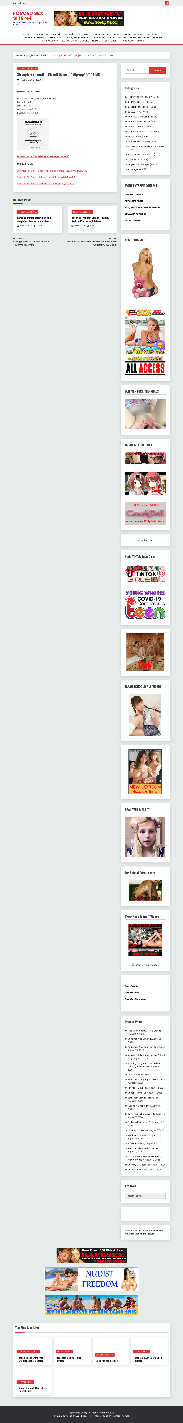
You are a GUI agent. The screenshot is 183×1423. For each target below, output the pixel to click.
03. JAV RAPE (134, 111)
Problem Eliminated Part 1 (141, 1122)
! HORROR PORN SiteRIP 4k (46, 34)
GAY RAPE (99, 37)
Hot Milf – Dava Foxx (138, 1087)
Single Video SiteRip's (27, 68)
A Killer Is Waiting (136, 1143)
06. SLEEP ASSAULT (137, 126)
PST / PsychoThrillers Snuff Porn (142, 207)
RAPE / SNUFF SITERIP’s (78, 37)
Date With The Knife (138, 1130)
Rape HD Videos (134, 194)
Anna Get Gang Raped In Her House (146, 1079)
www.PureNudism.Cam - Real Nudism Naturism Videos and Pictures (144, 1232)
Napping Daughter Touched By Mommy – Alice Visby (144, 1065)
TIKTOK (140, 40)
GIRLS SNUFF (153, 34)
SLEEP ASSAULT (55, 37)
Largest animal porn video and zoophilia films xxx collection (34, 219)
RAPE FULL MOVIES (116, 37)
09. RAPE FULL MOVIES (139, 141)
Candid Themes (121, 1415)
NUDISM (96, 40)
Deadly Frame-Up (137, 1092)
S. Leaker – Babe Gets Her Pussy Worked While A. (144, 1158)
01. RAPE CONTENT (137, 102)
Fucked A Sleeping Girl (139, 1105)
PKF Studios (70, 34)
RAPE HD (157, 37)
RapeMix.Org (132, 992)
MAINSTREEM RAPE (139, 37)
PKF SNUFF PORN (134, 201)
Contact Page (19, 3)
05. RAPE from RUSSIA (139, 121)
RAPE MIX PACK (50, 40)
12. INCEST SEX (135, 159)
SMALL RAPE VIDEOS (136, 213)
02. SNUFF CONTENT (138, 106)
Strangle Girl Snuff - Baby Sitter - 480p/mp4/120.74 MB (46, 177)
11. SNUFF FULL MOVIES (139, 154)
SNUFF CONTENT (121, 34)
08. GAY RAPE (134, 136)
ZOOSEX (84, 40)
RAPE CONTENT (101, 34)
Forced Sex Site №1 (28, 16)
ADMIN (41, 80)
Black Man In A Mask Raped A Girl (145, 1135)
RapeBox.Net (132, 986)
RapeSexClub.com (135, 999)
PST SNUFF (84, 34)
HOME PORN (127, 40)
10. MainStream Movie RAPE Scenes (146, 146)
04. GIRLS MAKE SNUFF (139, 116)
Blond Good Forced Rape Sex (143, 1148)
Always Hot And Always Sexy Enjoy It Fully (32, 1389)
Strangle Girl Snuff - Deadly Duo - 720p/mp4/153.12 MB (46, 183)
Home (26, 34)
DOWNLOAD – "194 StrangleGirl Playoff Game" (43, 156)
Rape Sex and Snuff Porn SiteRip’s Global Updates (30, 1359)
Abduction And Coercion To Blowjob (146, 1047)
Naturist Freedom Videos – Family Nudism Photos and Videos (90, 219)
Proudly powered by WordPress (71, 1415)
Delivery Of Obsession (139, 1164)
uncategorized (135, 169)
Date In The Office (137, 1169)
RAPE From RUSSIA (34, 37)
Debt (130, 1074)
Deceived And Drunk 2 (139, 1038)
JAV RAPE (139, 34)
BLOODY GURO (69, 40)
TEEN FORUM (110, 40)
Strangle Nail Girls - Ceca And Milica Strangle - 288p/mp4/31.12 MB (52, 170)
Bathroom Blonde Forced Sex (143, 1097)
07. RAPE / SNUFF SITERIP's (141, 131)
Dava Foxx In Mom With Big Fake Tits (146, 1114)
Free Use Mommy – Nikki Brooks (144, 1030)
